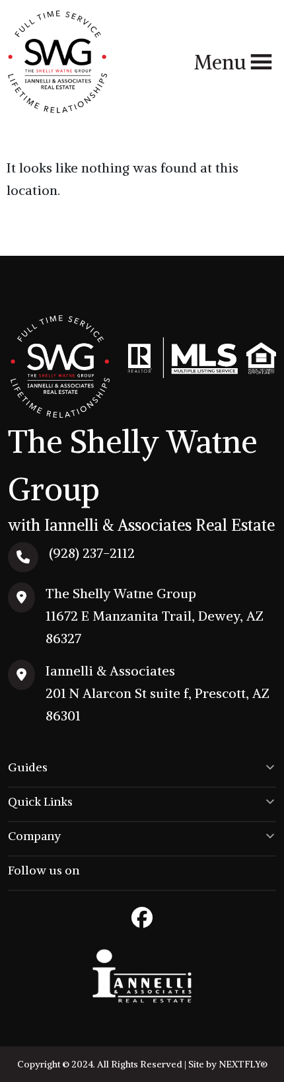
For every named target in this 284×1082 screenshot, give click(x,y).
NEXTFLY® (243, 1064)
